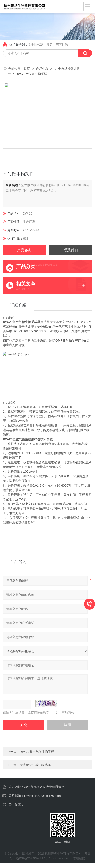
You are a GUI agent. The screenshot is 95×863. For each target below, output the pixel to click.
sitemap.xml (61, 858)
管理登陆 (79, 858)
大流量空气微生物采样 (35, 765)
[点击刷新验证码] (46, 703)
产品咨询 (24, 250)
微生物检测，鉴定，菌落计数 (48, 44)
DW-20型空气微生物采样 (37, 751)
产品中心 (42, 68)
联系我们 (71, 250)
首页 (27, 68)
